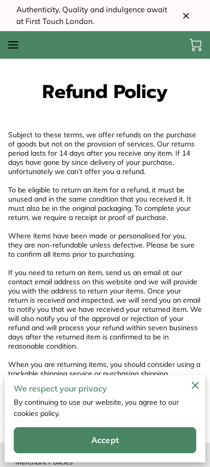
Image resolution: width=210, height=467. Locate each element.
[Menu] (13, 44)
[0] (196, 45)
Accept (105, 440)
